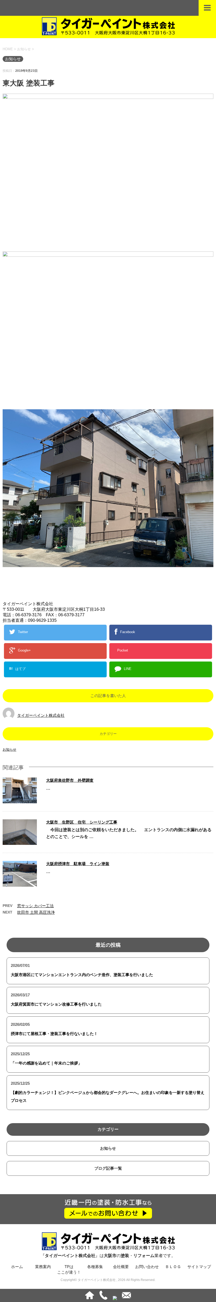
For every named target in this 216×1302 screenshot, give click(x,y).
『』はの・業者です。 (108, 1255)
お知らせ (9, 749)
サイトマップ (199, 1266)
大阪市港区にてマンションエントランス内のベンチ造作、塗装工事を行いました (82, 974)
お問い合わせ (147, 1266)
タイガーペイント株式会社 (41, 715)
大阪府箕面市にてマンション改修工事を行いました (56, 1004)
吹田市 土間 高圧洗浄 (36, 912)
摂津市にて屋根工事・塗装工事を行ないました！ (54, 1033)
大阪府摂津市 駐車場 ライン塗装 (77, 863)
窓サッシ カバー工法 (35, 906)
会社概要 (121, 1266)
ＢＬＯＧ (173, 1266)
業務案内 (43, 1266)
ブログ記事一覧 (108, 1168)
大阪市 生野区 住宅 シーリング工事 (81, 822)
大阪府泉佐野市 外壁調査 (70, 780)
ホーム (17, 1266)
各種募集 (95, 1266)
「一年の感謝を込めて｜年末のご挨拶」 (46, 1063)
